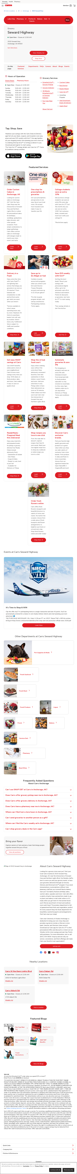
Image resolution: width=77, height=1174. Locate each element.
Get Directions (12, 48)
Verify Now (64, 247)
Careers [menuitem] (48, 66)
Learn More (40, 247)
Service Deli (24, 738)
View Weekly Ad (38, 53)
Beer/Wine (23, 768)
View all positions (16, 852)
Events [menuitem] (66, 66)
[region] (38, 1168)
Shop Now (38, 59)
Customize (26, 1166)
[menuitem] (11, 20)
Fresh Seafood (26, 674)
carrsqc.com (63, 946)
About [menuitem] (54, 66)
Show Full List (47, 109)
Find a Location (40, 1007)
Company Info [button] (7, 1149)
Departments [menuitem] (33, 66)
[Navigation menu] (3, 5)
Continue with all (55, 1170)
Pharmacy (17, 2)
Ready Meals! (64, 89)
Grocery (4, 2)
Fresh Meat (24, 691)
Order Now (16, 247)
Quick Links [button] (7, 1145)
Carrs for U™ (63, 92)
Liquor (57, 707)
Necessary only (68, 1170)
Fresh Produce (26, 707)
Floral (20, 723)
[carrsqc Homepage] (8, 6)
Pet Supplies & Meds (42, 652)
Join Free (64, 335)
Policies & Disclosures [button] (10, 1153)
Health (11, 2)
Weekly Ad (9, 981)
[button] (67, 5)
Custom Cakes (64, 82)
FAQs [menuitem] (42, 66)
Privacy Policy (39, 1166)
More (67, 20)
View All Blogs (40, 1064)
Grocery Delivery (48, 88)
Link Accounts (40, 334)
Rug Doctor (63, 86)
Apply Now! (63, 106)
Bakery (52, 723)
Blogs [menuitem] (61, 66)
